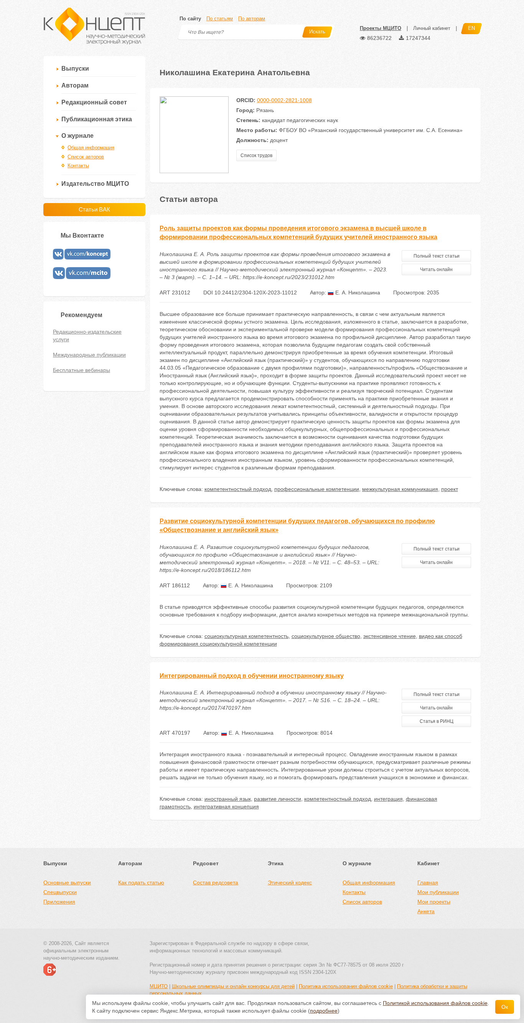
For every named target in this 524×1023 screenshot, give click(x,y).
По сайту (190, 18)
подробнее (324, 1011)
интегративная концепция (226, 806)
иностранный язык (227, 799)
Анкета (426, 911)
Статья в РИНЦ (436, 721)
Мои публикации (438, 892)
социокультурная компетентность (246, 636)
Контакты (78, 166)
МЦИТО (159, 986)
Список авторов (86, 157)
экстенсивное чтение (389, 636)
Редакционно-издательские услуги (87, 335)
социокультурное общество (326, 636)
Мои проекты (433, 902)
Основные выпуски (67, 882)
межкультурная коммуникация (400, 489)
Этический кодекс (290, 882)
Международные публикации (89, 355)
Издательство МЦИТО (95, 183)
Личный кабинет (431, 28)
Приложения (59, 902)
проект (449, 489)
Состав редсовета (215, 882)
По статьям (219, 18)
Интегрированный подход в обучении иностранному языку (252, 676)
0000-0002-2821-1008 (284, 100)
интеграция (388, 799)
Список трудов (256, 155)
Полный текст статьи (437, 256)
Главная (427, 882)
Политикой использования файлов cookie (435, 1003)
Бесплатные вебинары (81, 370)
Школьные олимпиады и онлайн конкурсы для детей (233, 986)
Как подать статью (141, 882)
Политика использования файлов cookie (346, 986)
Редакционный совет (94, 102)
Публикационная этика (96, 119)
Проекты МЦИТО (380, 28)
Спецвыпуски (60, 892)
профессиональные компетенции (316, 489)
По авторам (251, 18)
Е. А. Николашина (357, 292)
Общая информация (91, 147)
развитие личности (277, 799)
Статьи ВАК (94, 209)
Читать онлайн (436, 269)
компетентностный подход (237, 489)
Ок (504, 1007)
